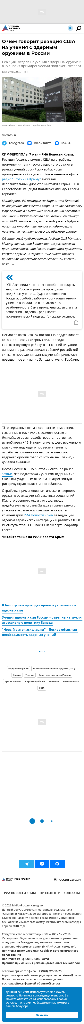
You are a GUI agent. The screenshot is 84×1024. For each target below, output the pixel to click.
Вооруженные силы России (54, 675)
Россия (17, 675)
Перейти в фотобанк (42, 125)
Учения (29, 675)
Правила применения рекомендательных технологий (41, 963)
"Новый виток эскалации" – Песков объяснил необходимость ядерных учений (40, 632)
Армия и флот (12, 681)
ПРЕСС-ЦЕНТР (50, 893)
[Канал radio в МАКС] (57, 864)
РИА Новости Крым (38, 515)
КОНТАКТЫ (71, 893)
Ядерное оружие (18, 668)
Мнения (54, 681)
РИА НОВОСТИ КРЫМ (20, 893)
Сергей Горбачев (35, 681)
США (42, 688)
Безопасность (71, 681)
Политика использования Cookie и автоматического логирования (40, 953)
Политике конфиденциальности (41, 996)
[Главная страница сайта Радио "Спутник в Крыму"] (11, 28)
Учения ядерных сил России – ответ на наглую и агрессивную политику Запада (42, 620)
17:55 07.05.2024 (11, 71)
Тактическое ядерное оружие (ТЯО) (54, 668)
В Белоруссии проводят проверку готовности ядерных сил (39, 608)
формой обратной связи (42, 984)
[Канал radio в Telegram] (26, 864)
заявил (7, 474)
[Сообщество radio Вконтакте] (42, 864)
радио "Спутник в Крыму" (22, 179)
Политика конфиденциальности (25, 959)
